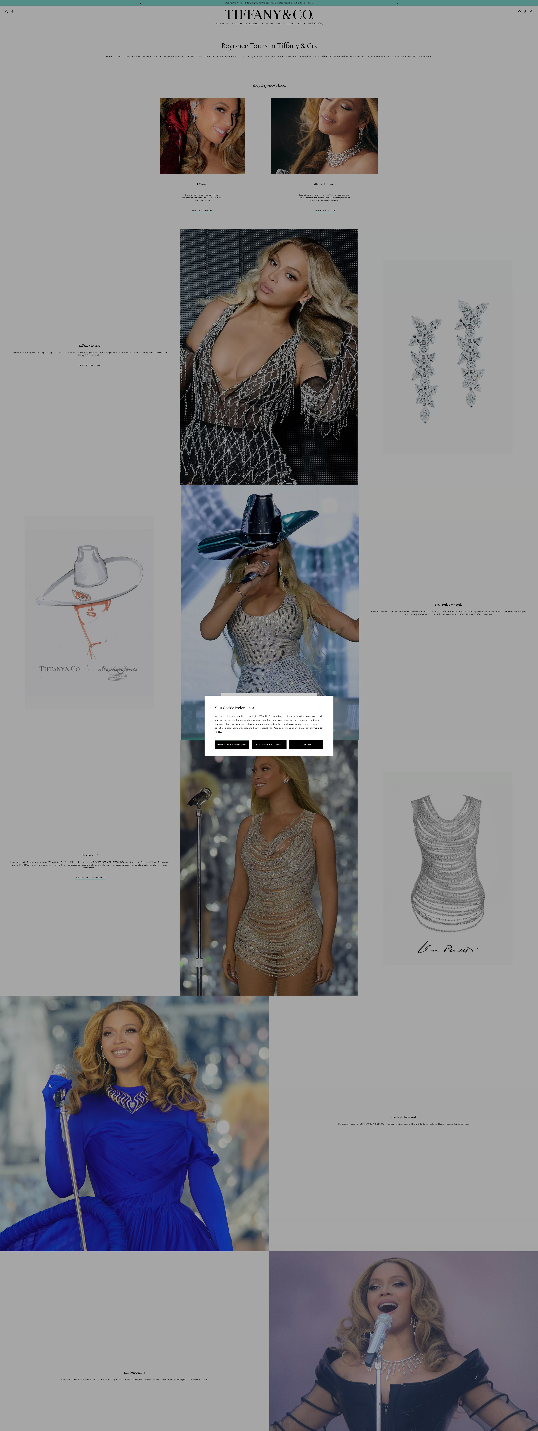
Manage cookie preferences (232, 745)
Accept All (305, 745)
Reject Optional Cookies (269, 745)
